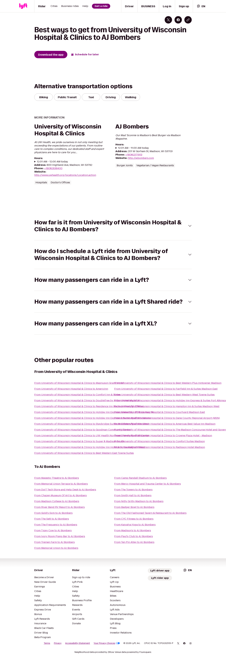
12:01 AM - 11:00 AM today (133, 148)
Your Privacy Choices (104, 643)
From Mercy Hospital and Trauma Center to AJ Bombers (147, 484)
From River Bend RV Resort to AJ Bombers (59, 507)
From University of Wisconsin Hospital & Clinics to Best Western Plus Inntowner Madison (167, 383)
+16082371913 (133, 154)
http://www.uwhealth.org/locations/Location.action (65, 175)
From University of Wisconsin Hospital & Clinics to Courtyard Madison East (159, 412)
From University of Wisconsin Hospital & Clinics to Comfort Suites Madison (159, 441)
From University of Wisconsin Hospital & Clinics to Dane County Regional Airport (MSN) (167, 418)
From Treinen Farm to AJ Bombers (54, 542)
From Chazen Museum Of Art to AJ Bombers (60, 495)
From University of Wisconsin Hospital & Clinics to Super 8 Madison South (79, 441)
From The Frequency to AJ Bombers (55, 524)
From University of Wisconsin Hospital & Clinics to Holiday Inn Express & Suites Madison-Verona (92, 418)
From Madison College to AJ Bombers (56, 501)
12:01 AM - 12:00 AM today (52, 161)
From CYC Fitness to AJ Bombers (133, 519)
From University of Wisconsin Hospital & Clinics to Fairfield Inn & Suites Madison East (166, 389)
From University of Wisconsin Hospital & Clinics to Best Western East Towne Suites (84, 453)
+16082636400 (53, 168)
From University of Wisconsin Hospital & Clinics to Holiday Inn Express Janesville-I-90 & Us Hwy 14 (94, 412)
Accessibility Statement (77, 643)
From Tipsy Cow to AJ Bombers (53, 530)
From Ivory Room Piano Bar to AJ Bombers (59, 536)
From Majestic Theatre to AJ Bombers (56, 478)
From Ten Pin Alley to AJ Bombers (134, 542)
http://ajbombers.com (141, 158)
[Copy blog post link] (188, 20)
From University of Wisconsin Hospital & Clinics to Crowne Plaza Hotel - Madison (163, 435)
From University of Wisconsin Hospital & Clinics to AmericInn (71, 389)
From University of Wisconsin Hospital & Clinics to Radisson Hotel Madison (159, 447)
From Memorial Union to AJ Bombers (56, 548)
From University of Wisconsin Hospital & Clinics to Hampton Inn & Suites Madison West (166, 406)
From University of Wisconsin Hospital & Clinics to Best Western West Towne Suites (164, 394)
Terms (47, 643)
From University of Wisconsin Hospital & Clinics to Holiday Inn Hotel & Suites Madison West (89, 447)
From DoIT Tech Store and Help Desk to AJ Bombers (65, 489)
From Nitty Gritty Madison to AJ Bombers (138, 501)
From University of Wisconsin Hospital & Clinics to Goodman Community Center (82, 429)
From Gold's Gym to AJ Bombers (53, 513)
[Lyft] (23, 6)
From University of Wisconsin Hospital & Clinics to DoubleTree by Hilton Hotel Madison (87, 400)
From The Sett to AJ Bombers (51, 519)
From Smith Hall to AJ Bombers (132, 495)
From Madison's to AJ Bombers (132, 530)
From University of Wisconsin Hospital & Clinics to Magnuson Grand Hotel (79, 383)
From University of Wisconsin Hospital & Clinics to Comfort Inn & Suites (77, 394)
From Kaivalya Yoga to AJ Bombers (135, 524)
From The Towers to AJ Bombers (133, 489)
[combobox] (201, 6)
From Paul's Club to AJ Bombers (133, 536)
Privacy (57, 643)
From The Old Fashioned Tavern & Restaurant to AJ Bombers (150, 513)
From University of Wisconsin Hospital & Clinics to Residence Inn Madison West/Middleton (89, 406)
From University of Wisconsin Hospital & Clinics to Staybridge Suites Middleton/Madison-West (91, 424)
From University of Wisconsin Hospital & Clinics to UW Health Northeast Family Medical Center (91, 435)
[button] (113, 226)
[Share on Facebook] (178, 20)
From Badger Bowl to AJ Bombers (134, 507)
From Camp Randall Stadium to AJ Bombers (140, 478)
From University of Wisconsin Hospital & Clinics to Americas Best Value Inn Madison (164, 424)
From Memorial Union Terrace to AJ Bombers (61, 484)
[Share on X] (168, 20)
